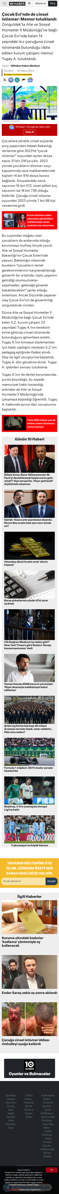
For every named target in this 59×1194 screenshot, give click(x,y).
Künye (47, 1153)
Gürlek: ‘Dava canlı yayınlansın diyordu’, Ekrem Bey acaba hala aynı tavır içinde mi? (28, 523)
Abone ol (40, 3)
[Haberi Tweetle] (4, 80)
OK (51, 1170)
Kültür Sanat (29, 1097)
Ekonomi (11, 1103)
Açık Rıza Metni (48, 1126)
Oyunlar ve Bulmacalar (29, 1074)
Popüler (10, 1117)
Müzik (28, 1106)
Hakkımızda (47, 1149)
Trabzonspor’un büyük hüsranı (29, 845)
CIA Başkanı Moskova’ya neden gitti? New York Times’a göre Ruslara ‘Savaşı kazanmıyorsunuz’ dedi (27, 645)
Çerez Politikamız (46, 1112)
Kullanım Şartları (48, 1105)
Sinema (28, 1110)
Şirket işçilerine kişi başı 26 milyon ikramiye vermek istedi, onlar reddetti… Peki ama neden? (28, 729)
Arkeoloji (28, 1103)
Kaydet (52, 881)
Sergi (29, 1117)
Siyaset (11, 1099)
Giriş (52, 3)
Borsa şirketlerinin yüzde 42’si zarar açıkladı (26, 602)
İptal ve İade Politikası (48, 1119)
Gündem (9, 71)
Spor (11, 1110)
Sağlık (10, 1113)
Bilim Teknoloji (10, 1123)
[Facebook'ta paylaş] (10, 80)
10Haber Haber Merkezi (25, 66)
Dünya (11, 1106)
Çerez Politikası (13, 1190)
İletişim (47, 1156)
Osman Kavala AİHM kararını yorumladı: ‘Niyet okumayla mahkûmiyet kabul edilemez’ (28, 687)
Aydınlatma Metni (48, 1097)
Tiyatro (29, 1113)
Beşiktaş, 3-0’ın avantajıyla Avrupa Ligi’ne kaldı (25, 808)
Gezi (10, 1128)
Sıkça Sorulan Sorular (47, 1142)
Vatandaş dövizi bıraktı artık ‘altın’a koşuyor (26, 563)
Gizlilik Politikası (47, 1133)
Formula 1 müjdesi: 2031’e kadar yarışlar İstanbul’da (28, 769)
